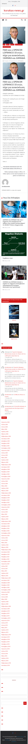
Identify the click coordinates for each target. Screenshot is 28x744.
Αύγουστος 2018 (5, 649)
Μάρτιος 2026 (4, 434)
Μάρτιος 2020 (4, 604)
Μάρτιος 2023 (4, 519)
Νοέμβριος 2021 (5, 556)
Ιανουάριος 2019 (5, 637)
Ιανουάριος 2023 (5, 523)
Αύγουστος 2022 (5, 535)
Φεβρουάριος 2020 (6, 606)
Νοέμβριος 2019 (5, 613)
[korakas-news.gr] (3, 19)
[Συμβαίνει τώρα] (14, 233)
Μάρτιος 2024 (4, 490)
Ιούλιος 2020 (4, 594)
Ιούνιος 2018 (4, 653)
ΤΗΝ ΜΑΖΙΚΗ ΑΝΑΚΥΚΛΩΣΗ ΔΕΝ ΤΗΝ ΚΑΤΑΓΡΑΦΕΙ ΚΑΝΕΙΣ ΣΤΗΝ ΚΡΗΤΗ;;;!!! (12, 167)
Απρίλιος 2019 (4, 630)
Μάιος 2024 (4, 486)
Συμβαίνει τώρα (8, 258)
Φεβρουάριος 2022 (6, 549)
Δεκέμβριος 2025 (5, 441)
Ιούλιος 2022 (4, 538)
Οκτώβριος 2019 (5, 615)
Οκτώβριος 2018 (5, 644)
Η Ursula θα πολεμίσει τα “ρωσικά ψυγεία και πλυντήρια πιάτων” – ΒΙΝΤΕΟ (15, 408)
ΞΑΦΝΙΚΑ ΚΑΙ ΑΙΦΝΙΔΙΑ (6, 46)
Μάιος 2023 (4, 514)
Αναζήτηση (25, 703)
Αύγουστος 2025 (5, 450)
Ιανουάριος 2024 (5, 495)
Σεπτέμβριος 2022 (5, 533)
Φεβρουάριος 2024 (6, 493)
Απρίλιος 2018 (4, 658)
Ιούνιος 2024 (4, 483)
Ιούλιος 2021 (4, 566)
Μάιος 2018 (4, 656)
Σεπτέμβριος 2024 (5, 476)
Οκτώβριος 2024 (5, 474)
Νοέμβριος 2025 (5, 443)
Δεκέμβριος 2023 (5, 497)
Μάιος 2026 (4, 429)
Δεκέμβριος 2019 (5, 611)
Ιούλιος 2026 (4, 424)
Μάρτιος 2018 (4, 660)
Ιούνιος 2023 (4, 512)
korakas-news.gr (14, 10)
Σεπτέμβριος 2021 (5, 561)
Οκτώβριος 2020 (5, 587)
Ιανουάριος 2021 (5, 580)
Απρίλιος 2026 (4, 431)
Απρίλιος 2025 (4, 460)
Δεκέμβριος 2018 (5, 639)
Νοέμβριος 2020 (5, 585)
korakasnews (15, 60)
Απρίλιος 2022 (4, 545)
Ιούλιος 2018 (4, 651)
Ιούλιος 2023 (4, 509)
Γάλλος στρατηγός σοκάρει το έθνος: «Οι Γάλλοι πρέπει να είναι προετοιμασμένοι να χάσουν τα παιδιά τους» (14, 173)
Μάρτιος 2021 (4, 575)
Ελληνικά (14, 320)
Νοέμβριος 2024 (5, 471)
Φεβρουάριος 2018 (6, 663)
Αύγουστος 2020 (5, 592)
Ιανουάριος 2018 (5, 665)
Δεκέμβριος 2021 (5, 554)
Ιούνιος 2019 (4, 625)
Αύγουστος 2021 (5, 564)
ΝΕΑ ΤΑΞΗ (12, 44)
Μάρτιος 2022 (4, 547)
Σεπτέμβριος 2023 (5, 505)
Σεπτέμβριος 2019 (5, 618)
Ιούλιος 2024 (4, 481)
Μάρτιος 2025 (4, 462)
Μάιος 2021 (4, 571)
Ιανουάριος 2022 (5, 552)
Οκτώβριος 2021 (5, 559)
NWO (4, 44)
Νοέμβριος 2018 (5, 641)
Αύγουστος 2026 (5, 422)
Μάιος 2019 (4, 627)
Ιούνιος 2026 (4, 427)
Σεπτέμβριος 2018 (5, 646)
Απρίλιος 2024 (4, 488)
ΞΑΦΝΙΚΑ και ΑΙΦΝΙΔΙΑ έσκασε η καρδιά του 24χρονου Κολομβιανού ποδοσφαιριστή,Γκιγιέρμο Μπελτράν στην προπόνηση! (14, 284)
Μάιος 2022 (4, 542)
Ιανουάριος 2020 (5, 608)
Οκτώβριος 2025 (5, 445)
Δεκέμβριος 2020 (5, 582)
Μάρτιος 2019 (4, 632)
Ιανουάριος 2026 (5, 438)
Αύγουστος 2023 (5, 507)
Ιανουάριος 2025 (5, 467)
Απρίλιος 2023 (4, 516)
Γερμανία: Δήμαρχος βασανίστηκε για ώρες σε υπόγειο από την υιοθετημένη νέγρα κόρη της (15, 353)
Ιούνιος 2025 (4, 455)
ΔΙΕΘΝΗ (8, 44)
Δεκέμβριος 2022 (5, 526)
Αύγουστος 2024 (5, 479)
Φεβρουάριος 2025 (6, 464)
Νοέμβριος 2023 (5, 500)
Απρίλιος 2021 (4, 573)
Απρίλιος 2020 (4, 601)
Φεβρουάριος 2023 (6, 521)
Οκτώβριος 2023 (5, 502)
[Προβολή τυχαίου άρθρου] (25, 19)
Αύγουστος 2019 (5, 620)
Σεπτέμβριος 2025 (5, 448)
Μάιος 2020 (4, 599)
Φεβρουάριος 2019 (6, 634)
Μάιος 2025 (4, 457)
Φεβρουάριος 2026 (6, 436)
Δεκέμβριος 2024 (5, 469)
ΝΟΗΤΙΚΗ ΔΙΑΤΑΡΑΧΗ (19, 44)
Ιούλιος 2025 (4, 453)
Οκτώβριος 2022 (5, 530)
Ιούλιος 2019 (4, 623)
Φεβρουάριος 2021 (6, 578)
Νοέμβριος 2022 (5, 528)
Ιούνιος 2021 (4, 568)
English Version (14, 338)
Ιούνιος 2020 (4, 597)
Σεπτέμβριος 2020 (5, 590)
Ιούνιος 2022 (4, 540)
